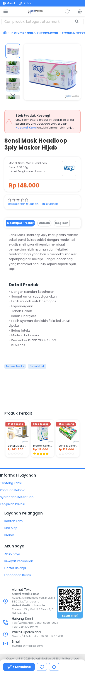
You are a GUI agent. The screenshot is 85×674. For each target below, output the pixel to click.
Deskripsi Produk (20, 223)
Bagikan (61, 223)
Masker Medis (15, 366)
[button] (28, 72)
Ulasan (44, 223)
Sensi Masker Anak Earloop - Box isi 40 (67, 446)
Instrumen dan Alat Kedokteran (34, 32)
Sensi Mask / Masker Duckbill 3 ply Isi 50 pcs (17, 446)
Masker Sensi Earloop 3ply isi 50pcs (42, 446)
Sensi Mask (37, 366)
